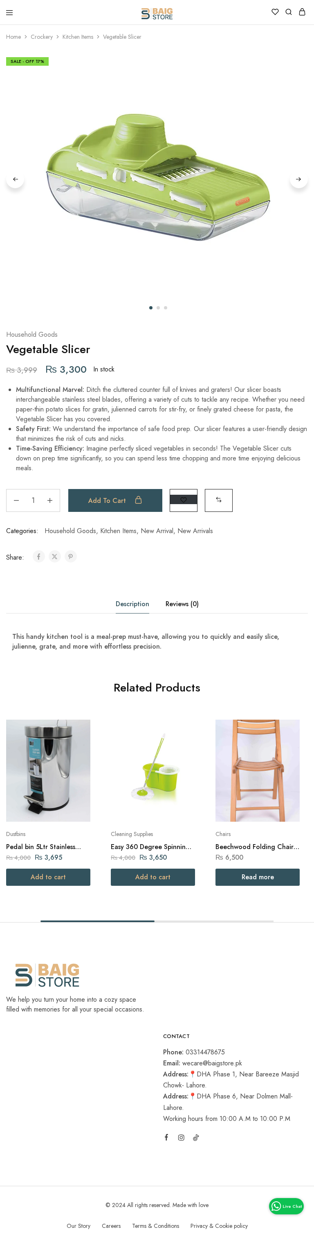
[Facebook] (166, 1138)
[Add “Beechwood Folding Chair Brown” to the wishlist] (285, 746)
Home (13, 37)
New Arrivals (195, 531)
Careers (111, 1226)
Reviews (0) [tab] (182, 604)
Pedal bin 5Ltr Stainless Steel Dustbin (40, 847)
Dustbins (15, 834)
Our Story (78, 1226)
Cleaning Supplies (132, 834)
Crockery (42, 37)
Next (299, 179)
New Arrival (157, 531)
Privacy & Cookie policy (219, 1226)
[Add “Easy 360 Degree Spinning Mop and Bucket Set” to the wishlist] (180, 746)
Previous (15, 179)
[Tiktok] (195, 1139)
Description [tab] (132, 604)
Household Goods (32, 334)
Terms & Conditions (155, 1226)
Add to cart (108, 500)
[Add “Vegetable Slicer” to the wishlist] (183, 499)
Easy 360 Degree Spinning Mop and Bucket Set (150, 847)
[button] (218, 499)
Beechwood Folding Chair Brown (254, 847)
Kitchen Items (78, 37)
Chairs (223, 834)
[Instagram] (181, 1139)
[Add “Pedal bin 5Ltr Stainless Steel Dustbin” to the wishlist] (75, 746)
